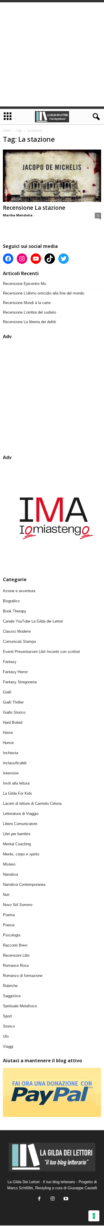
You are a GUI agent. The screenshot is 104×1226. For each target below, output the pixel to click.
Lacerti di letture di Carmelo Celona (32, 803)
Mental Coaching (17, 844)
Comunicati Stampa (19, 641)
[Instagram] (52, 1199)
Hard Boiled (12, 722)
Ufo (6, 1036)
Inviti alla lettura (16, 783)
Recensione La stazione (34, 207)
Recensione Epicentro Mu (24, 283)
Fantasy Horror (15, 672)
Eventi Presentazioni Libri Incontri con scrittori (41, 651)
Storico (9, 1026)
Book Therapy (14, 611)
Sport (7, 1016)
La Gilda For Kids (17, 793)
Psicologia (11, 935)
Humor (8, 743)
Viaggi (8, 1046)
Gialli (7, 692)
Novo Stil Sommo (17, 905)
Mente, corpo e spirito (21, 854)
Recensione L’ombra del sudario (29, 312)
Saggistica (12, 996)
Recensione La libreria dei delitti (29, 322)
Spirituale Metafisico (20, 1006)
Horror (8, 732)
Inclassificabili (15, 763)
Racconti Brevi (15, 945)
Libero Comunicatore (20, 824)
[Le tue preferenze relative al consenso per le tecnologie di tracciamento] (93, 1215)
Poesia (8, 925)
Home (7, 130)
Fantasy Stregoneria (20, 682)
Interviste (10, 773)
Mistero (9, 864)
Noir (6, 894)
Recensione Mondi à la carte (27, 303)
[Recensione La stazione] (52, 176)
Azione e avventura (19, 591)
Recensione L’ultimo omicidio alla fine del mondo (43, 293)
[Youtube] (65, 1199)
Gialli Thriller (13, 702)
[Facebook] (39, 1199)
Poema (9, 915)
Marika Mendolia (18, 215)
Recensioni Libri (16, 955)
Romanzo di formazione (22, 975)
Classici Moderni (17, 631)
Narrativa (10, 874)
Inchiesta (10, 753)
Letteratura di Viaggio (20, 813)
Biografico (11, 601)
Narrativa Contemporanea (24, 884)
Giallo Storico (14, 712)
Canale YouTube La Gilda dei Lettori (33, 621)
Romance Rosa (16, 965)
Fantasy (9, 662)
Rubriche (10, 986)
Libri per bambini (16, 834)
